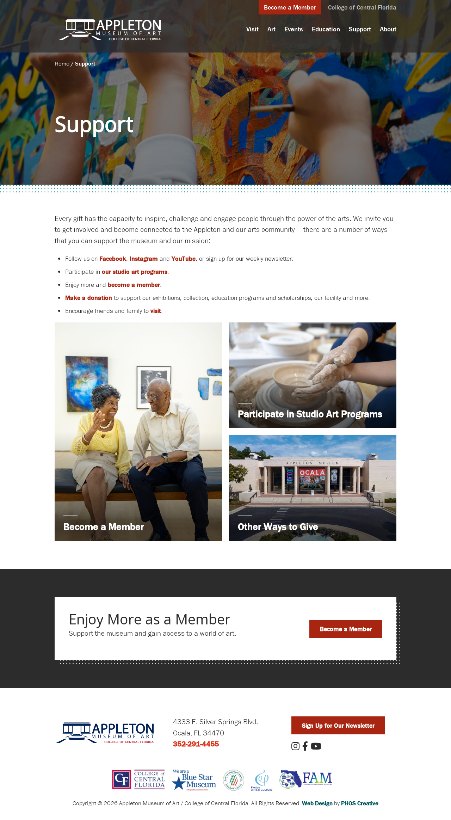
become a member (134, 284)
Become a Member (290, 7)
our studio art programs (134, 271)
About (388, 29)
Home (62, 63)
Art (271, 29)
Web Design (317, 803)
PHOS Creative (359, 803)
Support (360, 29)
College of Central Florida (362, 7)
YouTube (184, 258)
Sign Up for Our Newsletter (338, 725)
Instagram (144, 258)
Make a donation (88, 298)
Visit (252, 29)
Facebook (112, 258)
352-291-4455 (196, 743)
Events (293, 29)
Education (326, 29)
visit (155, 311)
